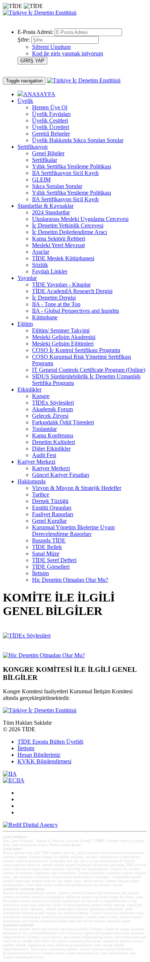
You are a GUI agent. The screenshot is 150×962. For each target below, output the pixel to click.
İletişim (40, 573)
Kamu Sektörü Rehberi (58, 238)
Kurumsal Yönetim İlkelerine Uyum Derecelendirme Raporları (73, 530)
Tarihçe (40, 494)
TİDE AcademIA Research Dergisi (72, 291)
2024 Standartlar (51, 212)
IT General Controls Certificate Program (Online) (88, 370)
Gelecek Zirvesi (50, 416)
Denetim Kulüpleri (53, 442)
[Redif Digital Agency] (30, 825)
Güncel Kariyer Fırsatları (60, 475)
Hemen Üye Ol (49, 107)
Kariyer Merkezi (51, 468)
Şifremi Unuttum (51, 47)
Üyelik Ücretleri (50, 127)
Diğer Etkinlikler (51, 448)
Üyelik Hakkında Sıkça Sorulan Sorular (77, 140)
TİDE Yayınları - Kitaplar (61, 284)
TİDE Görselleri (51, 567)
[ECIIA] (13, 780)
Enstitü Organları (51, 508)
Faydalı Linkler (49, 271)
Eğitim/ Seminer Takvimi (61, 330)
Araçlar (40, 252)
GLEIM (41, 179)
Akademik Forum (52, 409)
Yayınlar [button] (27, 278)
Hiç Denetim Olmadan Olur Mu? (70, 580)
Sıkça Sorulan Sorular (57, 186)
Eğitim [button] (25, 324)
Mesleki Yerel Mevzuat (58, 245)
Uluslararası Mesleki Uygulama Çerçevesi (80, 219)
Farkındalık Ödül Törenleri (63, 422)
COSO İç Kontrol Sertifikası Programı (76, 350)
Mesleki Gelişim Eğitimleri (63, 343)
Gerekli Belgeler (51, 134)
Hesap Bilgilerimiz (38, 755)
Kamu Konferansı (52, 435)
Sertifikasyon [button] (32, 147)
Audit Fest (44, 455)
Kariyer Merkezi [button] (36, 462)
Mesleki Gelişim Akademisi (63, 337)
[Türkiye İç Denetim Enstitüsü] (39, 12)
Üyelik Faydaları (51, 114)
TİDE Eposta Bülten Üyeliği (50, 742)
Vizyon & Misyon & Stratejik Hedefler (76, 488)
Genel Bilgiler (48, 153)
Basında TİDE (49, 540)
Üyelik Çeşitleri (50, 120)
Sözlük (40, 265)
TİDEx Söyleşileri (53, 403)
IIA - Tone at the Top (56, 304)
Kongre (41, 396)
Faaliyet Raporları (52, 514)
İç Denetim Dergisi (54, 298)
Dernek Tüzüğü (50, 501)
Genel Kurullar (49, 521)
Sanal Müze (45, 553)
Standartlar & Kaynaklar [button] (45, 206)
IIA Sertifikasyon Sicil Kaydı (65, 173)
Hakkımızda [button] (31, 481)
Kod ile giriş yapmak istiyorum (67, 53)
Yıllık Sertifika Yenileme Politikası (71, 166)
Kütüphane (45, 317)
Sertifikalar (44, 160)
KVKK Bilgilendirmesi (44, 761)
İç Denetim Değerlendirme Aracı (69, 232)
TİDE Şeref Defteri (54, 560)
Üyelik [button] (25, 101)
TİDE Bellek (47, 547)
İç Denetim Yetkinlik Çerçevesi (67, 225)
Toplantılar (44, 429)
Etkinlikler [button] (29, 389)
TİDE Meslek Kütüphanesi (63, 258)
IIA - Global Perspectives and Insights (75, 311)
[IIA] (10, 774)
